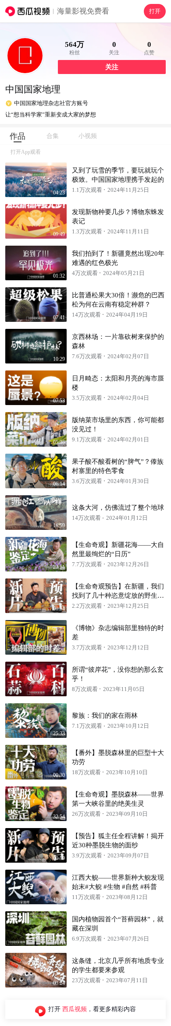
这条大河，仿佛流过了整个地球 (118, 507)
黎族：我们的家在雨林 (105, 715)
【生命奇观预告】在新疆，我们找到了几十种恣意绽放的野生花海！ (118, 595)
